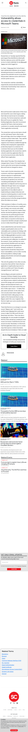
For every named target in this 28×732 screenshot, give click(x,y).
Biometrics (5, 654)
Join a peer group (22, 716)
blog (9, 68)
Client (3, 658)
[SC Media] (14, 3)
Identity (23, 16)
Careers (20, 709)
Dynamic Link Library (7, 671)
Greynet (4, 674)
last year (5, 317)
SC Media (4, 709)
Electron (11, 311)
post (12, 68)
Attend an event (16, 716)
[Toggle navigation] (2, 3)
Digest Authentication (8, 665)
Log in (11, 6)
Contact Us (15, 709)
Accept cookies (14, 730)
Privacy (24, 709)
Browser (4, 656)
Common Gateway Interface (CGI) (11, 660)
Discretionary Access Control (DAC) (12, 669)
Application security (15, 16)
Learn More (14, 346)
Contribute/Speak (9, 716)
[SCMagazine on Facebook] (11, 703)
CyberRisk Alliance (10, 709)
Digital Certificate (7, 667)
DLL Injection (5, 663)
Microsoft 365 (11, 235)
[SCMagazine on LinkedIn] (17, 703)
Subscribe (14, 569)
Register (16, 6)
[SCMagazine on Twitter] (14, 703)
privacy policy (21, 726)
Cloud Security (5, 16)
